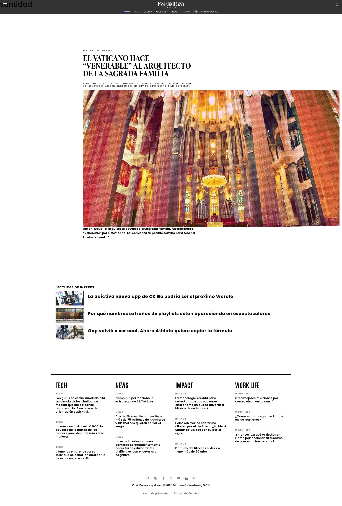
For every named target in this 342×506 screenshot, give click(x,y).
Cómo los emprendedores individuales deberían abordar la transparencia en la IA (80, 455)
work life (247, 385)
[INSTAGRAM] (155, 478)
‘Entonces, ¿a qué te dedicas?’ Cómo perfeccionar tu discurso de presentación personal (259, 438)
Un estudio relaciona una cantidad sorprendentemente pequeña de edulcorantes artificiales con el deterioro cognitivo (137, 448)
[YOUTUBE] (178, 478)
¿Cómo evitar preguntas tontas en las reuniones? (259, 418)
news (121, 385)
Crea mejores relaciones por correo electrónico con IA (256, 400)
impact (184, 385)
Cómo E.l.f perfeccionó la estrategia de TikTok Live (134, 400)
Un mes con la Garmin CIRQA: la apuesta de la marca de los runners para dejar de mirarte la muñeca (80, 431)
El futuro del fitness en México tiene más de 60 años (197, 450)
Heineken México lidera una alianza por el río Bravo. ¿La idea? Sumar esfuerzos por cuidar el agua (200, 428)
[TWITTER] (171, 478)
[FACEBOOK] (163, 478)
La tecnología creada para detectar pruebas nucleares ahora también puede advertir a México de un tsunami (199, 403)
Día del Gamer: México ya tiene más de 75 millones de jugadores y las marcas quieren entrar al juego (140, 421)
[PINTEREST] (194, 478)
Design (107, 50)
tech (61, 385)
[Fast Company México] (171, 5)
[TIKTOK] (148, 478)
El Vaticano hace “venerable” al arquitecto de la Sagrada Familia (137, 66)
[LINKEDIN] (186, 478)
